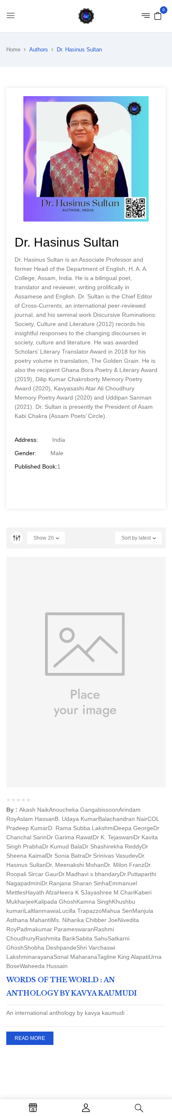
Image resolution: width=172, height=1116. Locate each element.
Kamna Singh (94, 901)
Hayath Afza (41, 892)
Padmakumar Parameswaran (55, 929)
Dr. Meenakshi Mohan (75, 864)
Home (13, 49)
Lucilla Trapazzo (80, 910)
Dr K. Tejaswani (113, 837)
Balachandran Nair (122, 818)
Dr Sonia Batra (65, 855)
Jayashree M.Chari (109, 892)
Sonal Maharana (75, 956)
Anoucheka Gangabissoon (84, 809)
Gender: (25, 453)
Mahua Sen (117, 910)
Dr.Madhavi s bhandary (89, 874)
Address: (26, 439)
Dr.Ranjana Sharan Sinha (75, 883)
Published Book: (36, 466)
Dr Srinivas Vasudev (111, 855)
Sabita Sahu (92, 938)
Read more (30, 1038)
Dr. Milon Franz (124, 864)
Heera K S (70, 892)
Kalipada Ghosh (55, 901)
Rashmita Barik (55, 938)
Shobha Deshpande (50, 947)
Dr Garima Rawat (70, 837)
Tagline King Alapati (123, 956)
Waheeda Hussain (44, 966)
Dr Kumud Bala (62, 846)
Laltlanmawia (41, 910)
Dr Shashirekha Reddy (112, 846)
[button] (158, 15)
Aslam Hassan (36, 818)
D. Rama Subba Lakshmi (81, 828)
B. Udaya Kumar (76, 818)
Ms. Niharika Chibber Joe (84, 920)
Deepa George (133, 828)
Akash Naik (34, 809)
